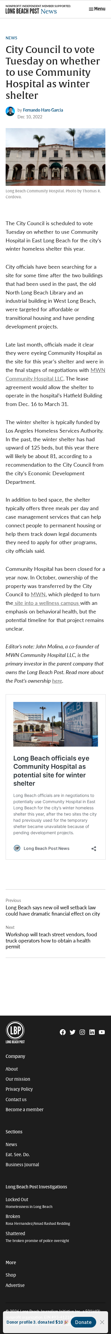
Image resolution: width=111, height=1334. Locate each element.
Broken (38, 1220)
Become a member (25, 1109)
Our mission (18, 1079)
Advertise (15, 1285)
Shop (11, 1275)
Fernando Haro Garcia (43, 110)
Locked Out (29, 1203)
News (11, 38)
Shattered (37, 1237)
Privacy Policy (19, 1089)
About (12, 1069)
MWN (38, 594)
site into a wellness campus (46, 602)
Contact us (16, 1099)
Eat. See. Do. (18, 1154)
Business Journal (22, 1164)
